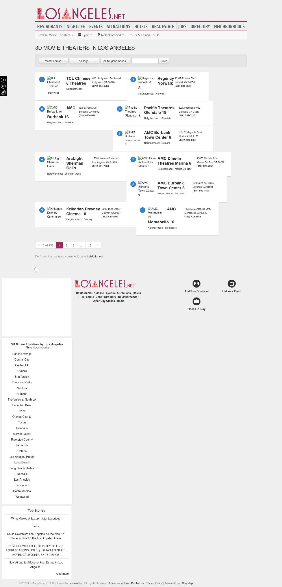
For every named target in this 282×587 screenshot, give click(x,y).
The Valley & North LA (22, 399)
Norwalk (160, 93)
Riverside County (22, 439)
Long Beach (22, 462)
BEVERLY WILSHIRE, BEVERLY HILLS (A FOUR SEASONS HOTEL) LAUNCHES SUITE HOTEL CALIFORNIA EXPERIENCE (36, 550)
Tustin (22, 422)
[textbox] (145, 61)
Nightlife (76, 26)
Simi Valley (22, 376)
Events (96, 26)
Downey (88, 219)
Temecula (22, 445)
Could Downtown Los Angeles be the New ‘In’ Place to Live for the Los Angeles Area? (36, 536)
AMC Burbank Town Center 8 (157, 134)
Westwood (22, 496)
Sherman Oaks (73, 173)
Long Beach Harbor (22, 468)
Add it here (96, 256)
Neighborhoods (229, 26)
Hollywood (53, 92)
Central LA (22, 365)
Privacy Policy (154, 583)
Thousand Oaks (22, 382)
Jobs (182, 26)
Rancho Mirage (22, 353)
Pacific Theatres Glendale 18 (159, 110)
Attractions (118, 26)
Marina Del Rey (183, 168)
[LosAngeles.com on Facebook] (3, 80)
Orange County (22, 416)
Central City (22, 359)
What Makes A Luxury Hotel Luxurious (35, 518)
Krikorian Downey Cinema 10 (83, 211)
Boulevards (75, 583)
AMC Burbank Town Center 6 (171, 185)
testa (36, 526)
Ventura (22, 388)
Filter (164, 61)
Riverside (22, 428)
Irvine (22, 411)
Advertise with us (119, 583)
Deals (120, 301)
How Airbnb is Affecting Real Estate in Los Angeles (36, 564)
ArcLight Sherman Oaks (74, 163)
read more (62, 573)
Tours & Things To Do (144, 35)
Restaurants (50, 26)
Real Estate (163, 26)
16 (89, 245)
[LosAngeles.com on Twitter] (3, 92)
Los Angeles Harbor (22, 456)
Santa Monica (22, 491)
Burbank (69, 122)
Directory (200, 26)
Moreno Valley (22, 434)
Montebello (171, 227)
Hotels (141, 26)
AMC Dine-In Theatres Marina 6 (174, 160)
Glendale (166, 118)
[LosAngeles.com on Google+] (3, 86)
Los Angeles (22, 479)
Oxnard (22, 371)
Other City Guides (104, 301)
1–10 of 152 (45, 245)
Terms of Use (172, 583)
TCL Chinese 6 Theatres (78, 80)
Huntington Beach (22, 405)
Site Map (187, 583)
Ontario (22, 451)
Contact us (137, 583)
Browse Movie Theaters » (55, 35)
